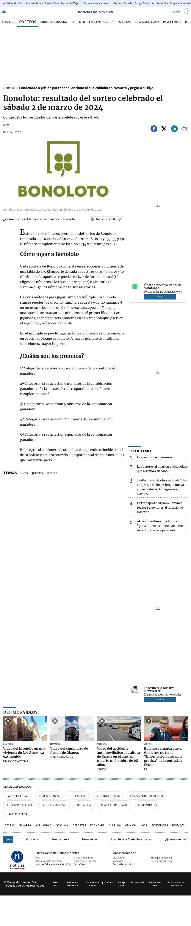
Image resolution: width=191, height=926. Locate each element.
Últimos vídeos (20, 712)
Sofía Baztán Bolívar (62, 757)
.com (8, 839)
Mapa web (117, 861)
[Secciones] (4, 11)
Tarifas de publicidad (123, 864)
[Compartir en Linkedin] (174, 129)
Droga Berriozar (54, 805)
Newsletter (89, 839)
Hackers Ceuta (17, 814)
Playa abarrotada (114, 805)
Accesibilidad (138, 882)
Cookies (109, 882)
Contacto (32, 839)
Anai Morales (147, 805)
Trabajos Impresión (161, 857)
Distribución (118, 857)
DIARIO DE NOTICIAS (15, 761)
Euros (24, 472)
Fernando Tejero (108, 796)
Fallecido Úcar (18, 796)
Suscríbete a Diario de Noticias (131, 839)
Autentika (83, 805)
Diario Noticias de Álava (48, 861)
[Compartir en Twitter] (164, 129)
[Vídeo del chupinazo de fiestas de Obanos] (72, 728)
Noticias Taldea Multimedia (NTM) (53, 864)
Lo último (139, 451)
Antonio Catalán (19, 805)
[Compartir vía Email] (184, 129)
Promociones (60, 839)
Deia (37, 857)
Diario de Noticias (83, 857)
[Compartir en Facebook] (154, 129)
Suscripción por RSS (161, 861)
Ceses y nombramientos (147, 796)
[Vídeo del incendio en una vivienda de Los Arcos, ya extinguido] (25, 728)
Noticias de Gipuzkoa (85, 861)
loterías (52, 472)
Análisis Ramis (49, 796)
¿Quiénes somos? (176, 839)
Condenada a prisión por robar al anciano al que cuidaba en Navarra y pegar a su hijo (86, 88)
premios (37, 472)
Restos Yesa (77, 796)
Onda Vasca (80, 864)
